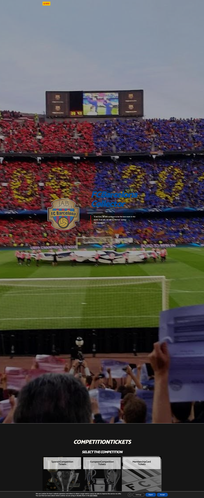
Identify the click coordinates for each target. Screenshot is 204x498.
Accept (162, 495)
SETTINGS (93, 496)
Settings (138, 495)
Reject (151, 495)
